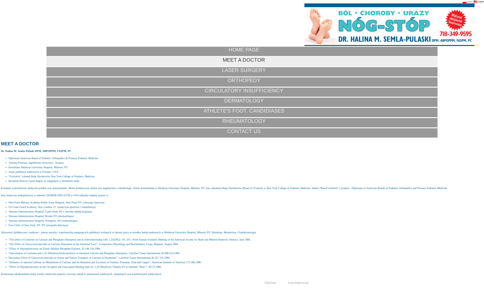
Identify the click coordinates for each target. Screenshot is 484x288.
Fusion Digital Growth (298, 282)
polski (469, 2)
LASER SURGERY (244, 70)
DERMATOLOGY (244, 101)
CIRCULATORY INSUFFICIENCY (244, 90)
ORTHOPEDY (244, 80)
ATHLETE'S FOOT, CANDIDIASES (244, 111)
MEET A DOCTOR (244, 60)
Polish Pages (270, 282)
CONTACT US (244, 131)
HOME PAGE (244, 50)
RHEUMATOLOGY (244, 121)
